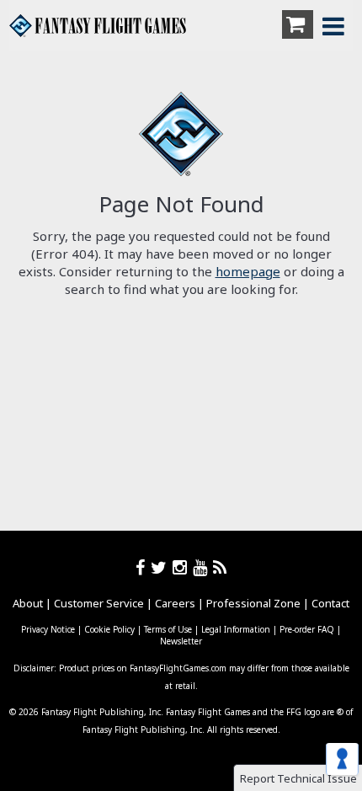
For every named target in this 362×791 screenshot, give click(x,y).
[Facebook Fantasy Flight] (143, 567)
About (28, 603)
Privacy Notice (48, 629)
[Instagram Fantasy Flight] (183, 567)
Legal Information (235, 629)
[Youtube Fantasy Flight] (203, 567)
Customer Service (99, 603)
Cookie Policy (109, 629)
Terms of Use (168, 629)
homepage (248, 271)
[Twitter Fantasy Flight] (162, 567)
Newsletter (181, 641)
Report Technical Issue (298, 778)
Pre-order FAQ (306, 629)
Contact (330, 603)
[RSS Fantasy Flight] (220, 567)
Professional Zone (253, 603)
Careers (175, 603)
